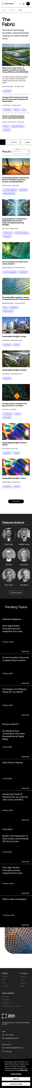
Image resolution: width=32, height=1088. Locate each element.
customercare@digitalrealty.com (14, 1047)
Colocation (5, 996)
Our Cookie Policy (22, 1070)
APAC (3, 983)
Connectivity (5, 999)
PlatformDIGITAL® (8, 993)
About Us (23, 976)
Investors (23, 983)
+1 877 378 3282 (9, 1035)
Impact (23, 979)
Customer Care (6, 1044)
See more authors (16, 592)
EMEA (3, 979)
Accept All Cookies (16, 1084)
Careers (23, 986)
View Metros (5, 986)
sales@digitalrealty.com (11, 1038)
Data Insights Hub (7, 1003)
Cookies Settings (16, 1074)
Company (24, 973)
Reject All (16, 1079)
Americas (4, 976)
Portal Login (8, 1051)
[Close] (30, 1061)
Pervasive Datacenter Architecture (12, 1006)
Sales (3, 1031)
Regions (5, 973)
